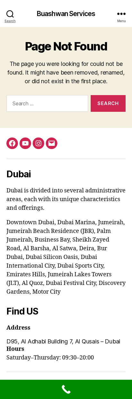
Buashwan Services (66, 13)
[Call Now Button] (66, 389)
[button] (66, 341)
